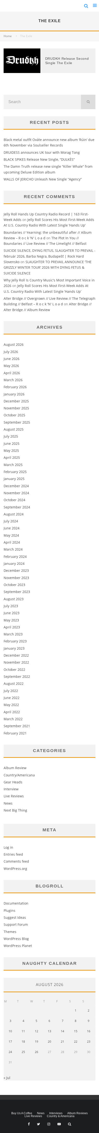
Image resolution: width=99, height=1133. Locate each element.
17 (10, 1042)
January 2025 (14, 478)
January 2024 (14, 563)
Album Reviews (77, 1113)
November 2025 (16, 408)
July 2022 (11, 690)
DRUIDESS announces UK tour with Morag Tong (42, 152)
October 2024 (14, 500)
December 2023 (16, 570)
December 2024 (16, 486)
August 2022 (14, 683)
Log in (8, 847)
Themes (10, 931)
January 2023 (14, 648)
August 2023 (14, 599)
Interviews (55, 1113)
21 (62, 1042)
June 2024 (11, 528)
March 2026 (13, 380)
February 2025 (15, 471)
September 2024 (17, 507)
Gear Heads (13, 782)
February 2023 (15, 641)
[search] (88, 102)
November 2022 (16, 662)
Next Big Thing (15, 810)
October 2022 (14, 669)
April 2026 (12, 373)
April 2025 (12, 457)
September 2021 (17, 726)
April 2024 (12, 542)
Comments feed (16, 861)
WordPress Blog (16, 938)
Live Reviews (14, 796)
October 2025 (14, 415)
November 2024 (16, 493)
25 (23, 1052)
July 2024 (11, 521)
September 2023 (17, 591)
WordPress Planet (18, 945)
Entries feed (13, 854)
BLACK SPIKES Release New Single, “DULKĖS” (39, 159)
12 (36, 1031)
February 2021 (15, 733)
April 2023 (12, 627)
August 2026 (14, 344)
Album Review (15, 768)
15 (75, 1031)
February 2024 (15, 556)
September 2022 (17, 676)
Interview (11, 789)
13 (49, 1031)
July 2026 (11, 351)
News (8, 803)
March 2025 (13, 464)
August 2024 (14, 514)
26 (36, 1052)
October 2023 (14, 584)
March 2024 (13, 549)
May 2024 (11, 535)
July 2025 (11, 436)
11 (23, 1031)
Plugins (9, 910)
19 (36, 1042)
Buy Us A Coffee (21, 1113)
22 (75, 1042)
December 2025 (16, 401)
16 (88, 1031)
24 (10, 1052)
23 (88, 1042)
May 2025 (11, 450)
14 (62, 1031)
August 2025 (14, 429)
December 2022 (16, 655)
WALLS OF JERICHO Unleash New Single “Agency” (43, 179)
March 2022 (13, 719)
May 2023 (11, 620)
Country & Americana (60, 1116)
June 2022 (11, 697)
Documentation (16, 903)
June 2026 (11, 358)
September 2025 (17, 422)
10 (10, 1031)
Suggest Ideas (15, 917)
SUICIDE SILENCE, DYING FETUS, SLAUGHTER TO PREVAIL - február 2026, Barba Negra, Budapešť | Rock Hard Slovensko (49, 256)
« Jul (7, 1077)
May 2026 (11, 365)
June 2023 (11, 613)
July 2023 (11, 606)
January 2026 (14, 394)
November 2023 (16, 577)
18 (23, 1042)
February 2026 (15, 387)
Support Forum (16, 924)
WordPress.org (15, 868)
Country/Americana (19, 775)
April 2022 (12, 712)
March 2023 (13, 634)
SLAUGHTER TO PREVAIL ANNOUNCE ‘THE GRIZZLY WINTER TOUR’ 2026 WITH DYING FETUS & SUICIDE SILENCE (48, 267)
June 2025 (11, 443)
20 (49, 1042)
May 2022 (11, 704)
